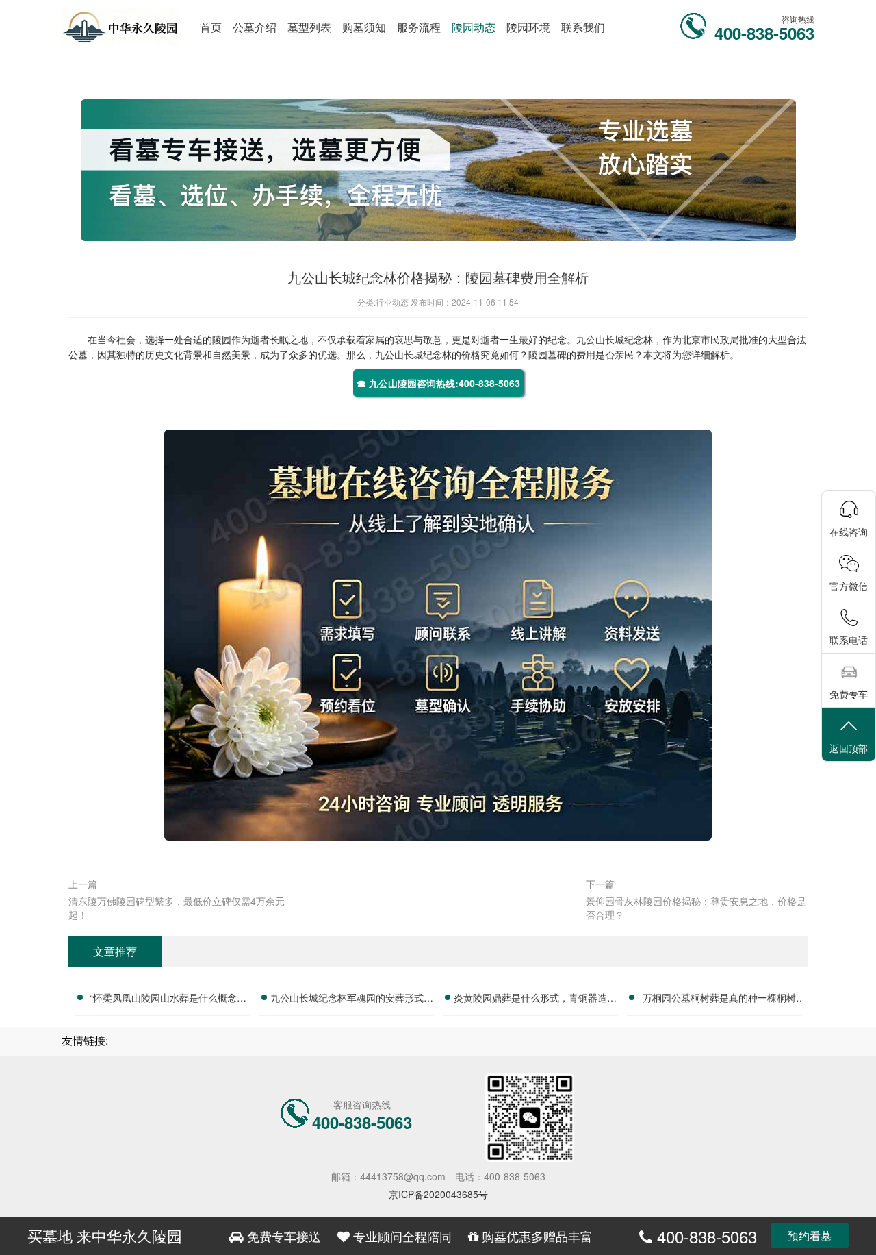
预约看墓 (810, 1235)
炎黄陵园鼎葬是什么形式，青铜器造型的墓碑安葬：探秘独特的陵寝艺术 (535, 999)
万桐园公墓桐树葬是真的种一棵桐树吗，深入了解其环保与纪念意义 (719, 999)
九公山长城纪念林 (614, 339)
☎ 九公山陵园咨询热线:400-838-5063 (438, 383)
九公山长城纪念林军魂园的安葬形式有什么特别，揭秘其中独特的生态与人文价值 (351, 999)
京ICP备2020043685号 (438, 1194)
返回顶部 (848, 748)
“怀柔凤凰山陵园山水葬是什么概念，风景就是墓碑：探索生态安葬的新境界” (168, 999)
